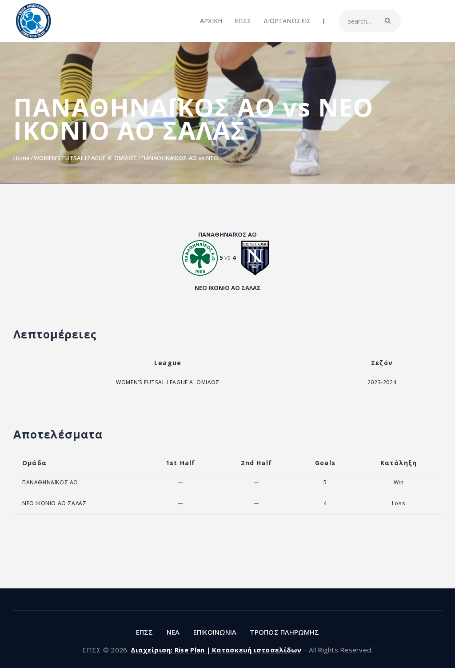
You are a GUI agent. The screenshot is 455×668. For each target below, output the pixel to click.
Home (21, 158)
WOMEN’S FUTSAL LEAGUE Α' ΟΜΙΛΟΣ (85, 158)
